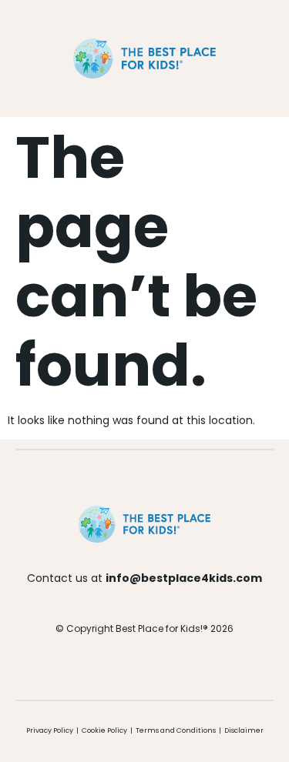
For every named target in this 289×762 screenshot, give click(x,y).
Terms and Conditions (176, 730)
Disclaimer (244, 730)
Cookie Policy (104, 730)
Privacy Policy (49, 730)
